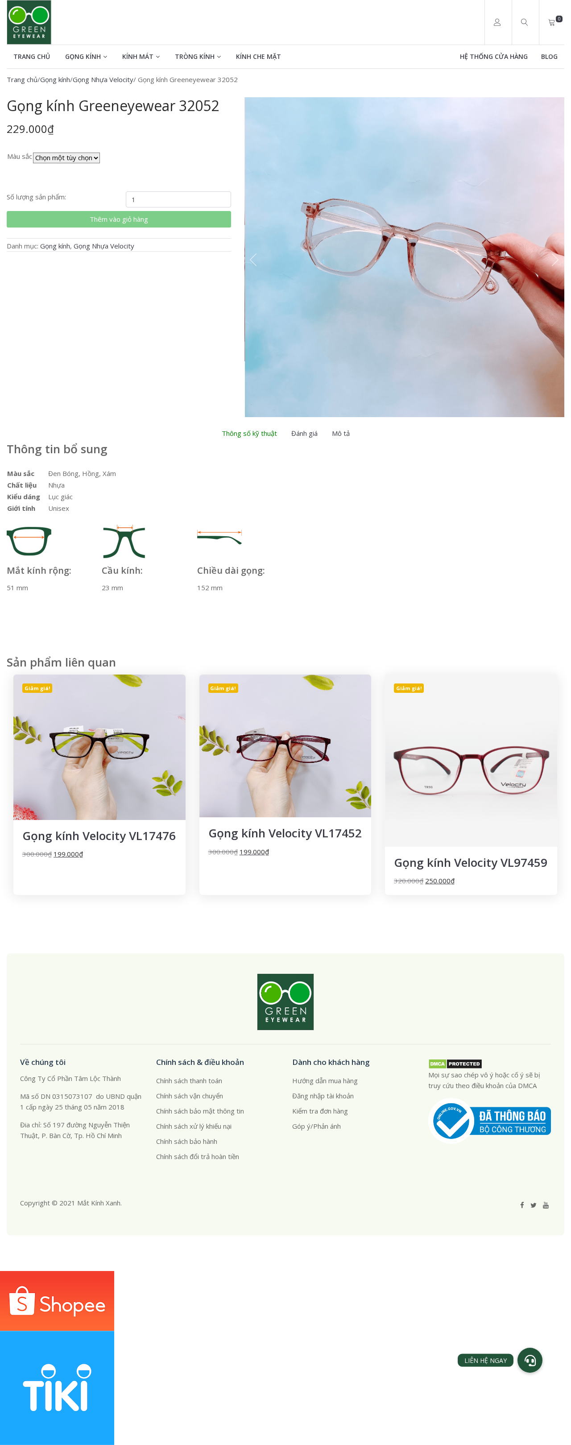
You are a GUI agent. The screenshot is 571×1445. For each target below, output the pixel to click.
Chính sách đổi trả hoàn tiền (197, 1156)
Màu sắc (19, 156)
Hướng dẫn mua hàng (325, 1080)
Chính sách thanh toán (189, 1080)
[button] (529, 1360)
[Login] (497, 22)
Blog (549, 56)
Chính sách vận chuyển (189, 1095)
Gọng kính (83, 56)
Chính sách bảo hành (186, 1141)
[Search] (524, 22)
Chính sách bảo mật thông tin (200, 1110)
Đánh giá (304, 433)
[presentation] (253, 259)
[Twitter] (533, 1205)
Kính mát (137, 56)
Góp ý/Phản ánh (316, 1126)
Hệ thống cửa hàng (494, 56)
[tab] (249, 433)
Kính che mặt (258, 56)
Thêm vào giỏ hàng (119, 219)
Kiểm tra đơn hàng (320, 1110)
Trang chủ (31, 56)
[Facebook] (522, 1205)
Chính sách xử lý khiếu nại (194, 1126)
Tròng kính (195, 56)
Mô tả (341, 433)
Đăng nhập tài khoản (323, 1095)
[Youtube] (546, 1205)
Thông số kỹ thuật (249, 433)
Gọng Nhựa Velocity (103, 79)
